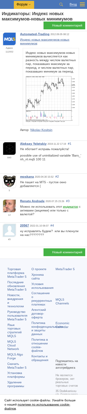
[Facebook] (58, 347)
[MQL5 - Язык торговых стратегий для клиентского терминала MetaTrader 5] (7, 4)
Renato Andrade (32, 201)
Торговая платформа (17, 272)
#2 (57, 176)
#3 (68, 201)
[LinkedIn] (65, 355)
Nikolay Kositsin (41, 130)
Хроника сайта (37, 276)
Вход (73, 4)
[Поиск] (61, 4)
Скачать (17, 365)
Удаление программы (15, 384)
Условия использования (42, 285)
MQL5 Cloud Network (13, 345)
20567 (24, 225)
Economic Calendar (62, 325)
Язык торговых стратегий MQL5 (14, 330)
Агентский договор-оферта (38, 313)
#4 (52, 225)
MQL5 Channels (62, 301)
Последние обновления (17, 285)
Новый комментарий (67, 25)
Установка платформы (16, 374)
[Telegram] (65, 347)
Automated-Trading (35, 34)
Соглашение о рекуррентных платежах (41, 298)
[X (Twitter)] (72, 347)
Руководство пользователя (17, 315)
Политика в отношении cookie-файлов (39, 345)
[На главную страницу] (3, 26)
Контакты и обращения (39, 358)
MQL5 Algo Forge (15, 356)
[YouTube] (58, 355)
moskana (27, 176)
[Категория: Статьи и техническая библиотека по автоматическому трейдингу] (8, 26)
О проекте (38, 269)
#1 (69, 143)
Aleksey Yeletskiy (33, 143)
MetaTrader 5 (65, 269)
